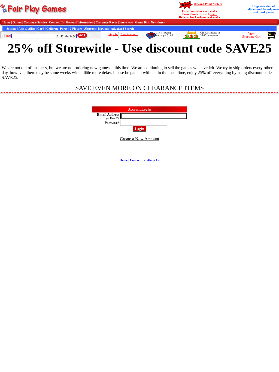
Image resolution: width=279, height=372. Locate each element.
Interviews (126, 22)
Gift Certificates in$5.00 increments (210, 34)
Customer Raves (106, 22)
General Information (79, 22)
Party (64, 28)
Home (6, 22)
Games (17, 22)
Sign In (113, 34)
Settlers (11, 28)
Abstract (90, 28)
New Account (129, 34)
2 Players (76, 28)
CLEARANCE (163, 88)
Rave (213, 14)
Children (52, 28)
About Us (153, 160)
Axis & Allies (27, 28)
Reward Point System (208, 3)
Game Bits (142, 22)
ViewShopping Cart (251, 35)
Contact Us (56, 22)
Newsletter (158, 22)
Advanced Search (122, 28)
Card (40, 28)
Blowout (103, 28)
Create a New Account (139, 138)
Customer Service (35, 22)
